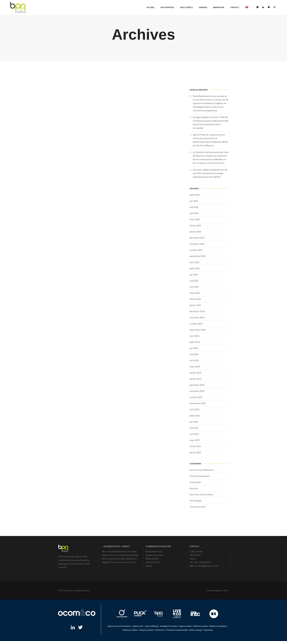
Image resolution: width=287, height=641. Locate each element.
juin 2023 (194, 422)
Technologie (195, 500)
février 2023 (195, 446)
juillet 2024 (195, 342)
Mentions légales (214, 591)
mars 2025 (195, 293)
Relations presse (200, 626)
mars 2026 (195, 219)
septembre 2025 (198, 256)
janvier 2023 (195, 452)
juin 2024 (194, 348)
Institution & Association (201, 494)
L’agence (203, 7)
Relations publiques (218, 626)
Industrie (194, 488)
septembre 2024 (198, 330)
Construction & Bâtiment (202, 470)
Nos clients (186, 7)
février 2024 (195, 373)
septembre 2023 (198, 403)
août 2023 (194, 409)
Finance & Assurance (200, 476)
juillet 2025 (195, 268)
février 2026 (195, 225)
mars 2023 (195, 440)
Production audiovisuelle (177, 630)
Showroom (160, 630)
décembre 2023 (197, 385)
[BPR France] (18, 7)
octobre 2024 (196, 324)
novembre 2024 (197, 317)
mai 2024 (194, 354)
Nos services (167, 7)
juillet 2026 (195, 195)
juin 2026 (194, 201)
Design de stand (146, 630)
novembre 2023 (197, 391)
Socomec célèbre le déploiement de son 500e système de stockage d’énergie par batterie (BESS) (210, 173)
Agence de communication (119, 626)
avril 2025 (194, 287)
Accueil (151, 7)
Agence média (185, 626)
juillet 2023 (195, 416)
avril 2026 (194, 213)
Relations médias (130, 630)
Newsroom (218, 7)
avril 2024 (194, 360)
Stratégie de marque (169, 626)
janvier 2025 (195, 305)
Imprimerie (208, 630)
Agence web (137, 626)
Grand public (195, 482)
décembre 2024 (197, 311)
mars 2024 (195, 366)
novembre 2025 (197, 244)
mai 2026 (194, 207)
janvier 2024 (195, 379)
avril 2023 (194, 434)
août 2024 (194, 336)
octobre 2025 (196, 250)
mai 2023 (194, 428)
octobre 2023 (196, 397)
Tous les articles (198, 507)
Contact (234, 7)
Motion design (195, 630)
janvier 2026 (195, 232)
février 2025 (195, 299)
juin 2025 (194, 274)
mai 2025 (194, 281)
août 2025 (194, 262)
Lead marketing (151, 626)
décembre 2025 (197, 238)
